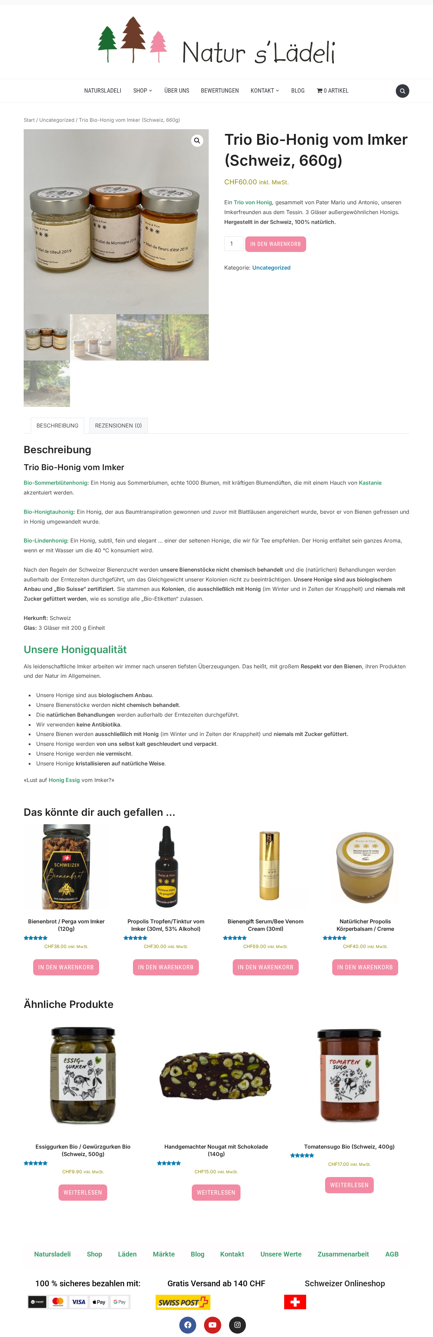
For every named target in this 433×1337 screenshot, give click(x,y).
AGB (392, 1254)
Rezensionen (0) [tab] (118, 425)
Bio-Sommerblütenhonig (55, 482)
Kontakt (262, 90)
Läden (127, 1254)
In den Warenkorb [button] (66, 967)
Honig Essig (64, 780)
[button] (197, 141)
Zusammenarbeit (343, 1254)
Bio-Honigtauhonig (48, 511)
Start (29, 120)
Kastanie (370, 482)
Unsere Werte (281, 1254)
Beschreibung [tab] (57, 425)
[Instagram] (237, 1325)
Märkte (164, 1254)
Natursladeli (102, 90)
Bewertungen (220, 90)
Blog (298, 90)
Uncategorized (56, 120)
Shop (140, 90)
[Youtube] (212, 1325)
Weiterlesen (83, 1192)
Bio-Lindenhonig (45, 540)
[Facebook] (187, 1325)
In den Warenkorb (275, 244)
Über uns (176, 90)
